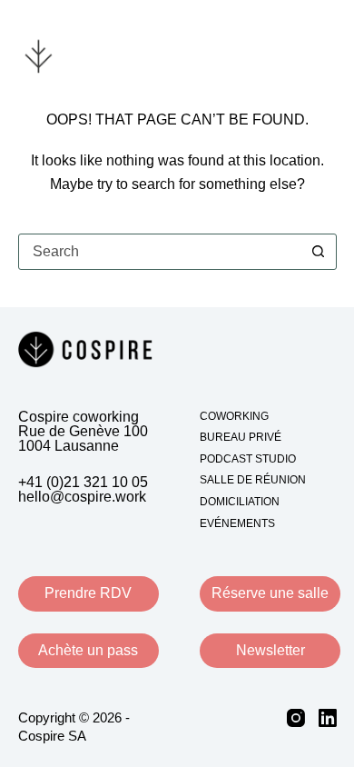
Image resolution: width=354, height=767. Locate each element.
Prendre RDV (88, 593)
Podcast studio (248, 459)
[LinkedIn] (328, 718)
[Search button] (318, 251)
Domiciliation (240, 501)
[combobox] (160, 252)
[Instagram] (296, 718)
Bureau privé (240, 437)
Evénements (237, 523)
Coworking (234, 416)
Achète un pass (88, 650)
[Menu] (325, 55)
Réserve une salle (270, 593)
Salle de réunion (253, 479)
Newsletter (270, 650)
